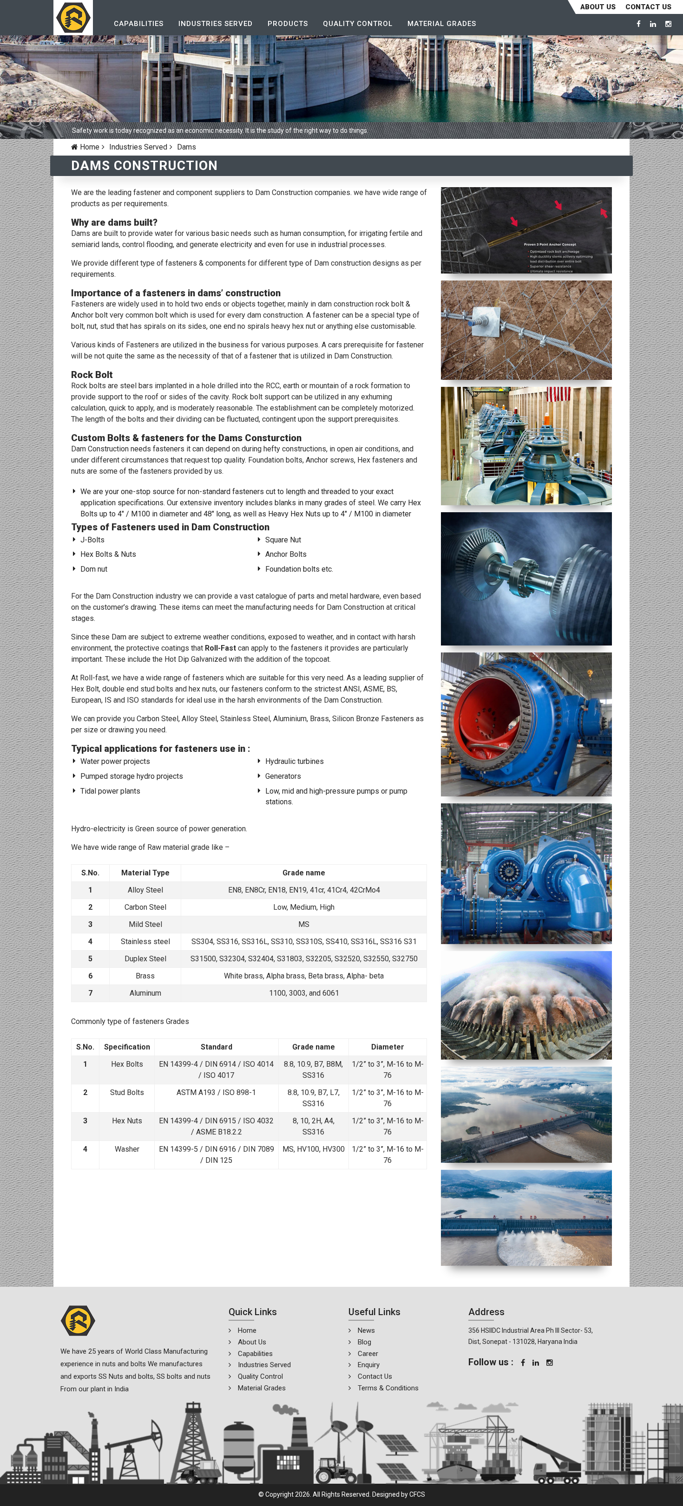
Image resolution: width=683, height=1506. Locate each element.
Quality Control (358, 24)
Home (88, 147)
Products (288, 24)
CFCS (417, 1494)
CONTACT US (648, 7)
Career (368, 1354)
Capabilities (139, 24)
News (366, 1330)
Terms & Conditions (388, 1388)
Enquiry (369, 1365)
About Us (598, 7)
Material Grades (441, 24)
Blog (364, 1342)
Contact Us (375, 1376)
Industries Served (215, 24)
